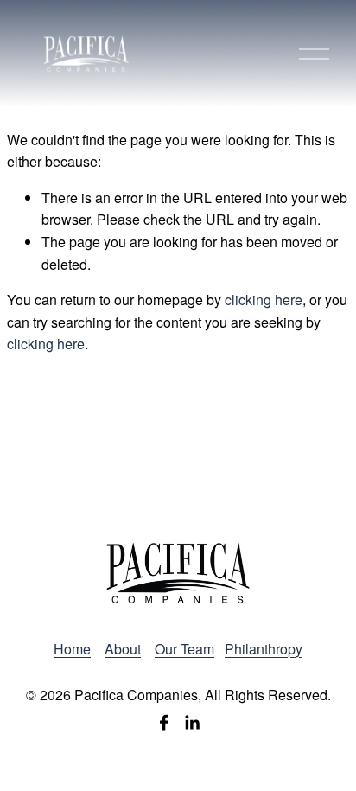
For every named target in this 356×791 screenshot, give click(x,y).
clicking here (263, 299)
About (123, 649)
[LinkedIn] (191, 722)
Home (72, 649)
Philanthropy (263, 649)
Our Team (184, 649)
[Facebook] (164, 722)
